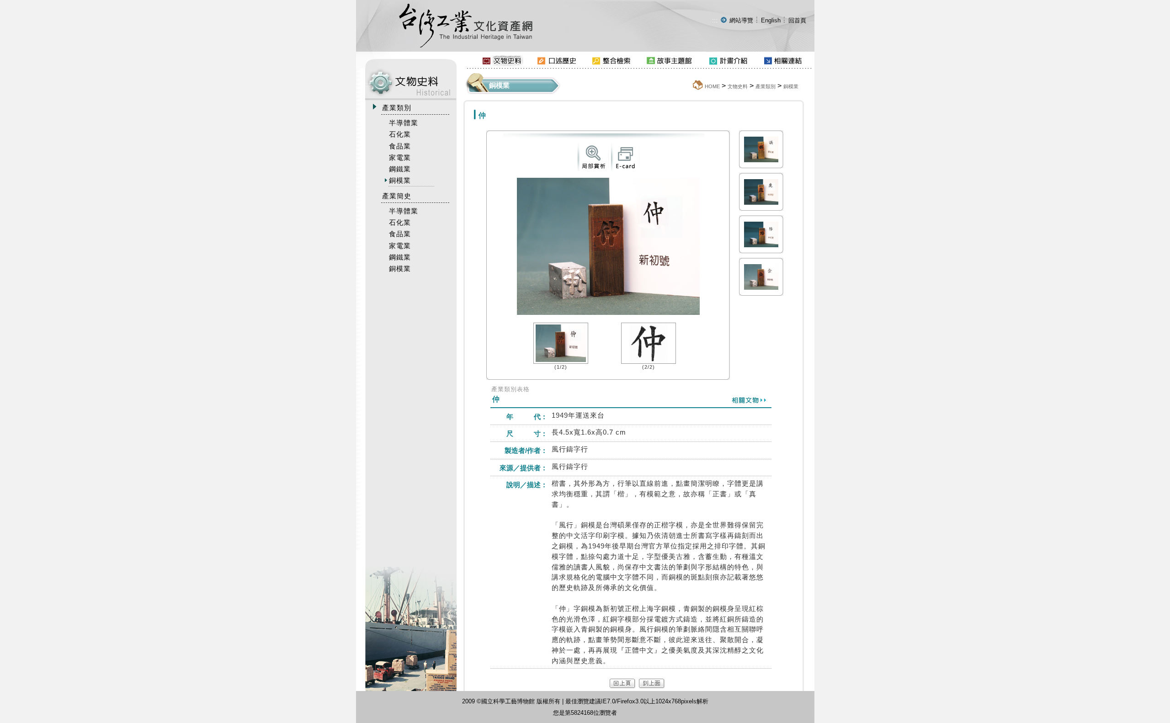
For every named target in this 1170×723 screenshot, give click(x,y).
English (771, 20)
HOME (712, 86)
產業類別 (765, 86)
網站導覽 (741, 20)
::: (715, 20)
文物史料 (738, 86)
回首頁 (797, 20)
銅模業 (790, 86)
